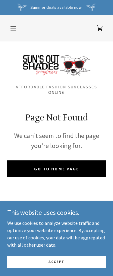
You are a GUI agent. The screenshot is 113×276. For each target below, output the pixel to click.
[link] (100, 28)
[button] (13, 28)
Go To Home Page (56, 169)
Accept (56, 261)
